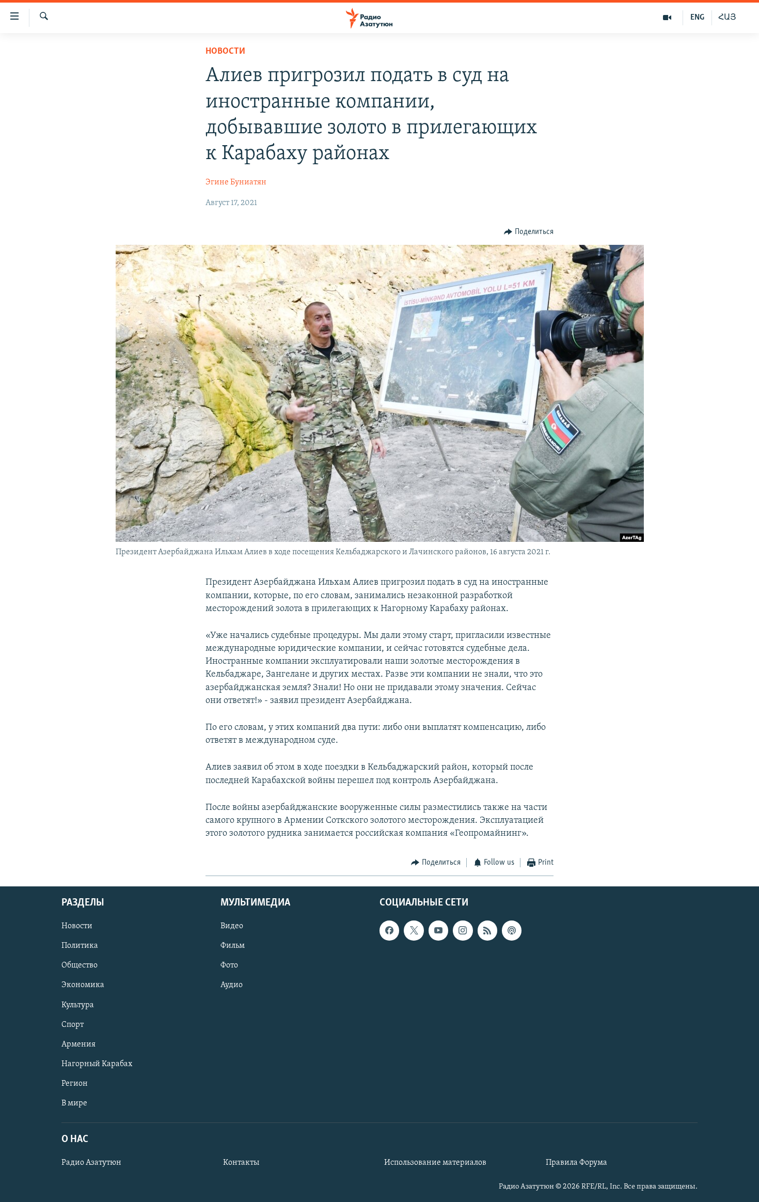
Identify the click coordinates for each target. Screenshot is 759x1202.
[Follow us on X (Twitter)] (413, 930)
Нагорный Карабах (96, 1064)
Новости (225, 51)
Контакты (241, 1163)
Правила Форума (576, 1163)
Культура (77, 1005)
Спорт (72, 1024)
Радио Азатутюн (91, 1163)
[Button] (529, 232)
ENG (697, 17)
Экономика (82, 985)
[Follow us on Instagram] (462, 930)
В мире (74, 1103)
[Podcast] (511, 930)
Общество (79, 965)
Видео (231, 926)
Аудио (231, 985)
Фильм (232, 946)
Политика (79, 946)
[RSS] (487, 930)
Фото (229, 965)
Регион (74, 1084)
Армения (78, 1044)
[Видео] (667, 17)
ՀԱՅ (727, 17)
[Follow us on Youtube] (438, 930)
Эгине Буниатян (235, 182)
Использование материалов (435, 1163)
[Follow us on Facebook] (389, 930)
